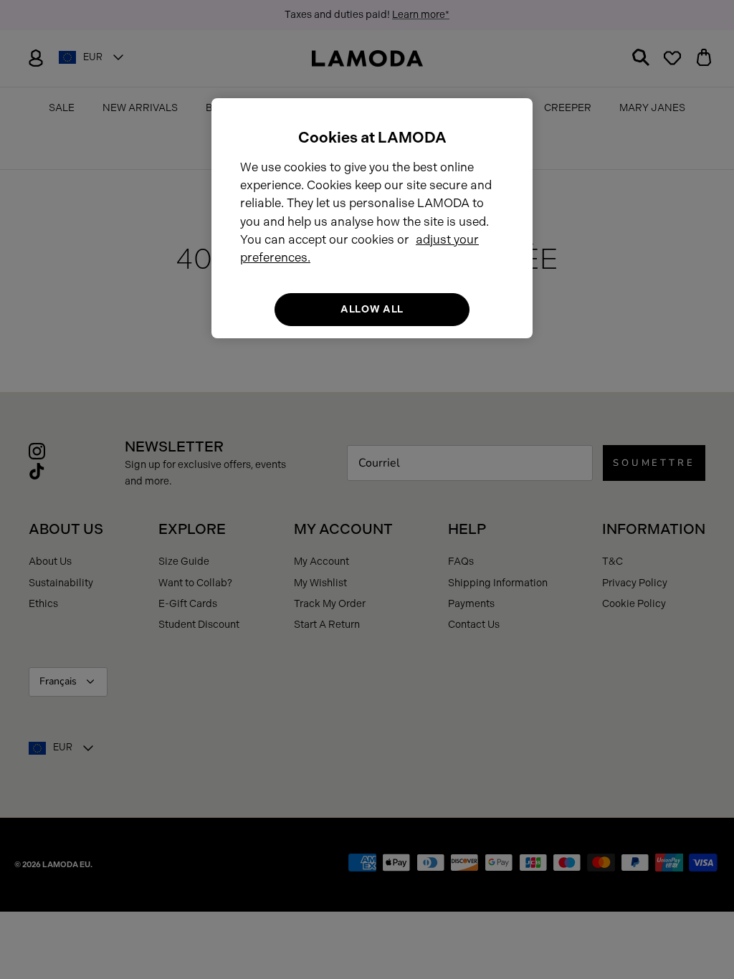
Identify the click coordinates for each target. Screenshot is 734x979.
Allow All (372, 309)
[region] (372, 218)
